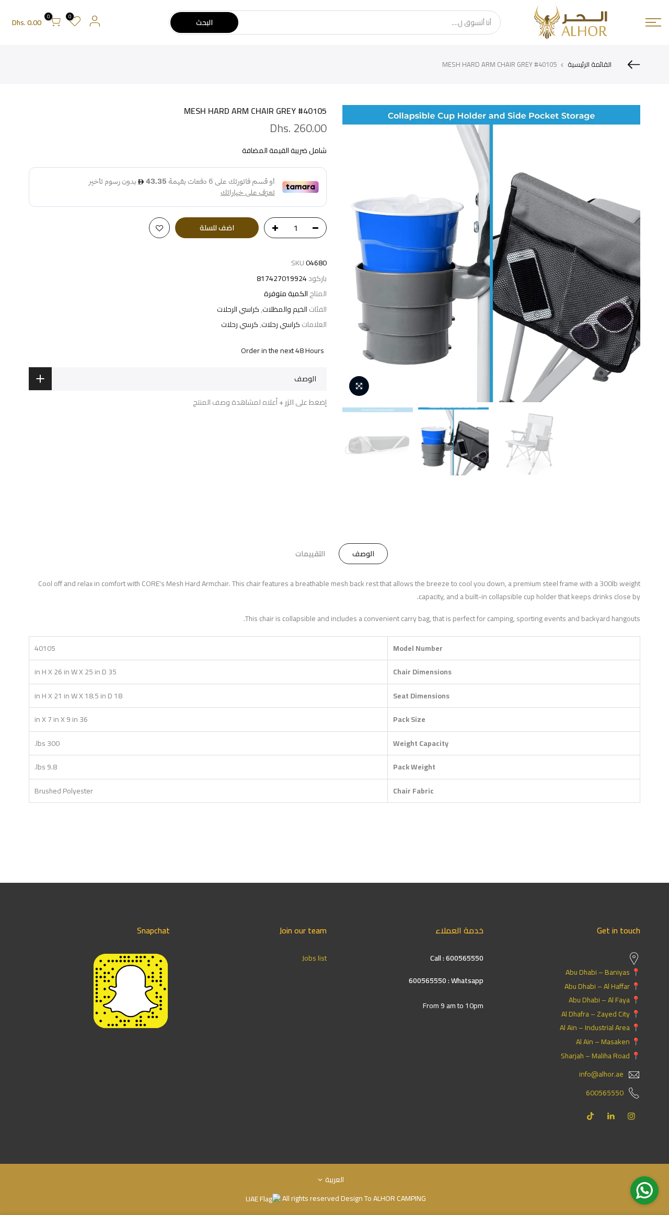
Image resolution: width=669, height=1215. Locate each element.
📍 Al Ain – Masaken (608, 1041)
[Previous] (622, 253)
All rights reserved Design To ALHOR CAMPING (353, 1198)
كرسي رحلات (239, 324)
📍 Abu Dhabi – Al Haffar (602, 986)
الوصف (363, 553)
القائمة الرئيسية (590, 64)
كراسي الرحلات (238, 309)
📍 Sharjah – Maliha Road (600, 1055)
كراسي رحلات (280, 324)
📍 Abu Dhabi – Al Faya (604, 1000)
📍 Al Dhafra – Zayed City (600, 1014)
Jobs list (314, 958)
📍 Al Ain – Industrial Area (600, 1027)
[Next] (360, 253)
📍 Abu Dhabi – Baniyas (603, 972)
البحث (204, 22)
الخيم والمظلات (284, 309)
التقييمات (310, 553)
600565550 (605, 1093)
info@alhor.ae (601, 1074)
